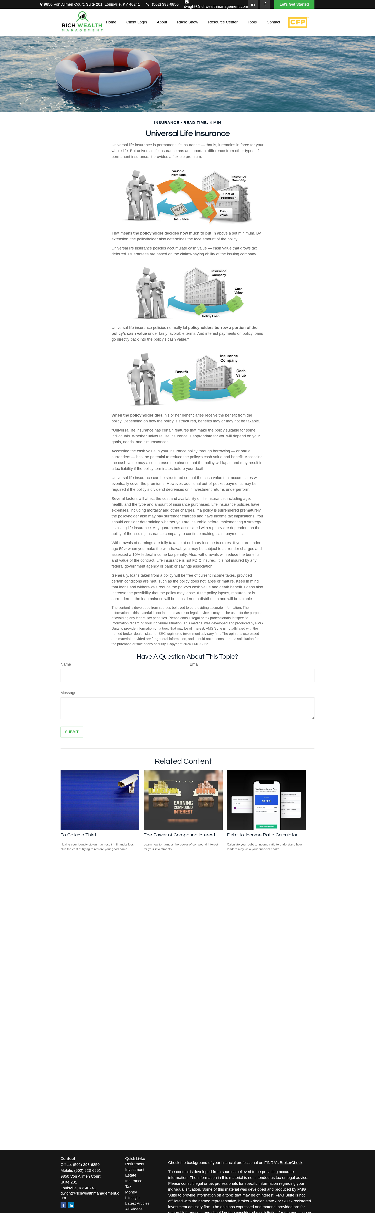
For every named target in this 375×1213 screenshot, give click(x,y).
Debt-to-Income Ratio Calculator (262, 834)
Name (66, 664)
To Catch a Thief (78, 834)
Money (131, 1192)
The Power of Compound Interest (179, 834)
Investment (134, 1169)
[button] (111, 22)
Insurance (133, 1181)
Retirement (134, 1164)
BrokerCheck (291, 1162)
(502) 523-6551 (87, 1170)
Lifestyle (132, 1198)
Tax (128, 1186)
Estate (130, 1175)
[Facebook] (265, 4)
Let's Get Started (294, 4)
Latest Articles (137, 1203)
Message (68, 693)
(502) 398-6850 (165, 4)
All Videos (134, 1209)
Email (194, 664)
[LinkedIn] (253, 4)
